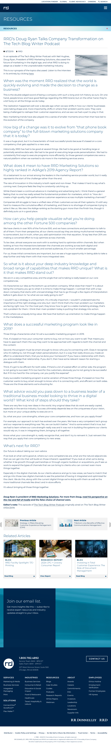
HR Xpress (93, 695)
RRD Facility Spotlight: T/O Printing (19, 564)
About (71, 678)
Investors (71, 699)
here (31, 73)
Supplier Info (72, 713)
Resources (52, 678)
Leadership (72, 702)
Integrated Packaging (8, 689)
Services (8, 678)
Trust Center (83, 733)
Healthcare (29, 698)
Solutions (9, 701)
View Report (55, 576)
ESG (69, 692)
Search (104, 1)
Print (5, 695)
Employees (95, 678)
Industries (31, 678)
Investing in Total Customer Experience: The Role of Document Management (91, 566)
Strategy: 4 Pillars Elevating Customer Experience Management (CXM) (35, 523)
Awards (70, 682)
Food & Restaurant (33, 695)
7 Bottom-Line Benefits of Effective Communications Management (89, 522)
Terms (92, 733)
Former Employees (97, 691)
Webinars (50, 702)
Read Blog (20, 576)
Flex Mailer (8, 711)
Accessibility (102, 733)
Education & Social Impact (33, 689)
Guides (49, 688)
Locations (71, 706)
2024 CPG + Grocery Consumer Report (51, 564)
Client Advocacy (77, 1)
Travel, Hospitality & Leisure (33, 702)
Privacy (41, 733)
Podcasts (50, 692)
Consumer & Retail (33, 685)
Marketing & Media (11, 682)
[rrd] (6, 7)
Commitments (73, 688)
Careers (92, 1)
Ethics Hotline (95, 682)
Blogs (48, 682)
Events (70, 695)
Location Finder (50, 1)
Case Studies (51, 685)
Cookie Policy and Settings (25, 733)
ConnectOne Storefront (9, 706)
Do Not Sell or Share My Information (61, 733)
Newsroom (72, 709)
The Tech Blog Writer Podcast (49, 505)
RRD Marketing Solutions (45, 497)
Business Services (11, 685)
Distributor (8, 733)
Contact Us (97, 659)
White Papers (52, 699)
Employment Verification (94, 686)
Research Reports (54, 695)
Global (63, 1)
